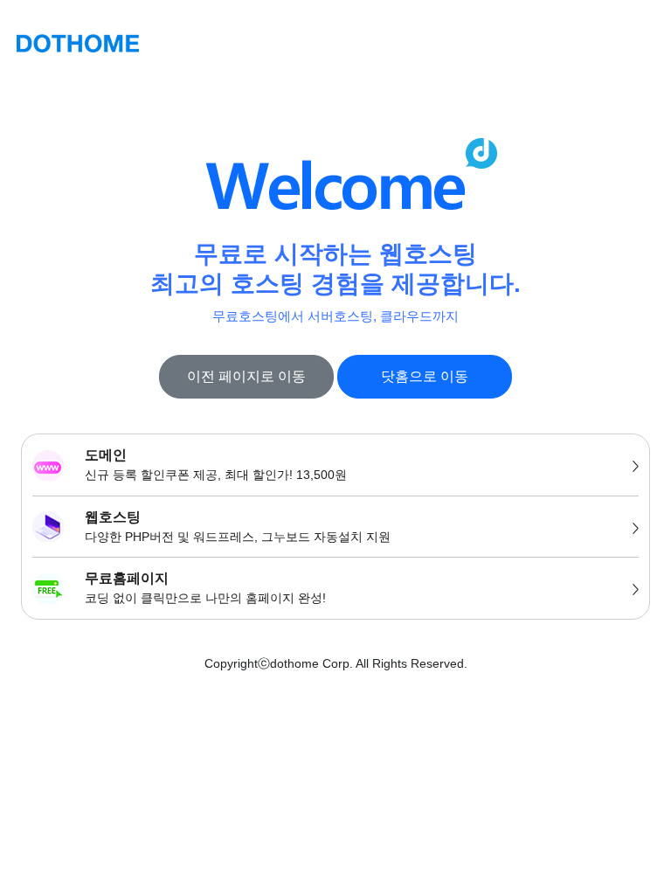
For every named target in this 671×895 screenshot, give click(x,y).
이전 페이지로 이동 (246, 376)
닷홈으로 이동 (424, 376)
